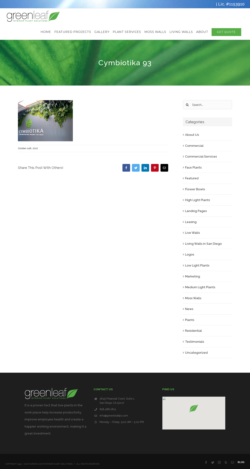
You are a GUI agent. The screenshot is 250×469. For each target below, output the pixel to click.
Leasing (191, 222)
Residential (193, 330)
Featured (192, 178)
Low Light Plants (197, 265)
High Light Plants (197, 200)
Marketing (192, 276)
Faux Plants (193, 167)
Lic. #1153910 (231, 4)
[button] (193, 408)
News (189, 309)
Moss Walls (193, 298)
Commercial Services (201, 156)
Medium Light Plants (200, 287)
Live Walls (192, 232)
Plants (189, 320)
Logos (189, 254)
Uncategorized (196, 352)
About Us (192, 135)
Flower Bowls (195, 189)
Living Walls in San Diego (203, 243)
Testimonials (194, 341)
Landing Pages (196, 211)
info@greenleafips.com (114, 415)
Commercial (194, 145)
